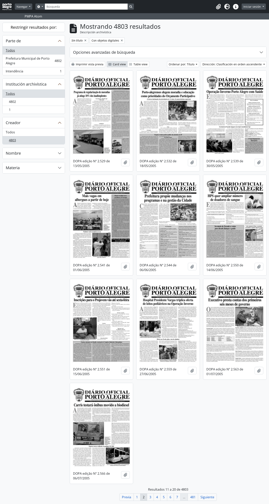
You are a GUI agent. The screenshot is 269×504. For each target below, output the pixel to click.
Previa (126, 497)
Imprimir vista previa (89, 64)
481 (193, 497)
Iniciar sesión (252, 6)
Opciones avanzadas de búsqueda (104, 52)
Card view (119, 64)
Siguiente (207, 497)
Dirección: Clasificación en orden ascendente (232, 64)
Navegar (22, 6)
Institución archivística (26, 84)
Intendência (34, 72)
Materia (13, 167)
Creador (13, 122)
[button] (218, 6)
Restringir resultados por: (34, 27)
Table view (140, 64)
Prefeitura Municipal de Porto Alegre (34, 60)
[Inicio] (8, 7)
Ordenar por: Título (182, 64)
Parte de (13, 40)
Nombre (13, 153)
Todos (10, 50)
